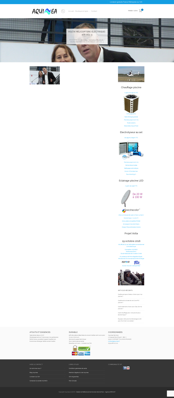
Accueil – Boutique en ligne (78, 11)
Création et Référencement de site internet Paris (90, 392)
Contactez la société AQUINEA (39, 381)
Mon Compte (73, 381)
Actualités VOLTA (96, 40)
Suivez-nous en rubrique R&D (131, 265)
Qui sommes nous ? (35, 368)
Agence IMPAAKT (110, 392)
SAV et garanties (74, 376)
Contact (94, 11)
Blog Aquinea (34, 372)
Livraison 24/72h (35, 376)
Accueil (84, 40)
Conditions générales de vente (78, 368)
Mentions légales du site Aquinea (79, 372)
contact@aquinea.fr (114, 341)
